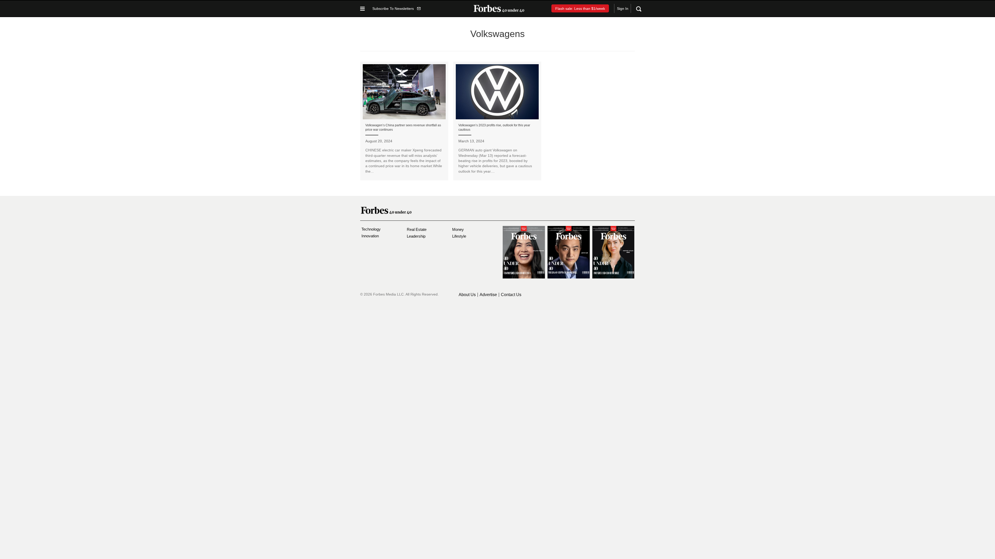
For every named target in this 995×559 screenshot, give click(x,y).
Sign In (622, 8)
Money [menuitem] (458, 229)
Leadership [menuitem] (416, 236)
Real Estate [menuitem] (417, 229)
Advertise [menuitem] (488, 295)
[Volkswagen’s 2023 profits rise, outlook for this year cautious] (497, 121)
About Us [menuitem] (467, 295)
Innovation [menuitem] (370, 236)
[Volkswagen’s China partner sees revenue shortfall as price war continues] (404, 121)
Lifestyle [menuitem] (459, 236)
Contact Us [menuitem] (511, 295)
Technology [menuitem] (371, 229)
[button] (396, 8)
